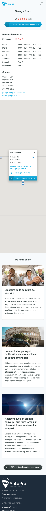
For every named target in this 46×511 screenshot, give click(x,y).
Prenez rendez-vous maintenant (25, 24)
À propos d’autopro (9, 507)
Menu (42, 5)
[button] (23, 184)
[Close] (34, 152)
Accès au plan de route (21, 173)
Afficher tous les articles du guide (25, 467)
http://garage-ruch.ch (11, 95)
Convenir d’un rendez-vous (25, 178)
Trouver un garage (9, 494)
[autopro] (8, 3)
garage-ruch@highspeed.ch (13, 93)
